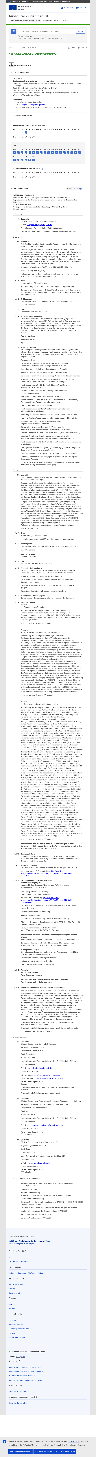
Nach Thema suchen (55, 39)
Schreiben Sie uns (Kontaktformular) (22, 1376)
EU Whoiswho (14, 1333)
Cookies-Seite (73, 1441)
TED (10, 48)
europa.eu (20, 1357)
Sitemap (12, 1309)
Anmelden (68, 8)
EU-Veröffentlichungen (17, 1337)
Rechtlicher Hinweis (16, 1284)
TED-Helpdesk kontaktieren (19, 1261)
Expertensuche (39, 39)
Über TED (12, 1304)
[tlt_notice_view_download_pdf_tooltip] (14, 152)
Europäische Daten (16, 1324)
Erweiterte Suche (25, 39)
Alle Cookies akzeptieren (20, 1451)
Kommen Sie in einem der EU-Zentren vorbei (25, 1380)
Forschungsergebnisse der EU (20, 1329)
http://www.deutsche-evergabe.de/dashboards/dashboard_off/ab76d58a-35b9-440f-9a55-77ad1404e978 (46, 873)
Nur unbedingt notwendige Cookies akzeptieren (55, 1451)
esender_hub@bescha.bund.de (38, 1163)
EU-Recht (12, 1320)
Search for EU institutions (18, 1392)
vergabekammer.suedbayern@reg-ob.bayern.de (45, 1125)
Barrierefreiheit (14, 1293)
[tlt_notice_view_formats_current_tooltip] (80, 188)
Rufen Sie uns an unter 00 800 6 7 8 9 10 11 (25, 1367)
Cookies (12, 1289)
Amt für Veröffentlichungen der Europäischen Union (29, 1241)
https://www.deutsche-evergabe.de (47, 1075)
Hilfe (10, 1257)
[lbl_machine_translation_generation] (43, 169)
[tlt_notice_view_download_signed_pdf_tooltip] (26, 132)
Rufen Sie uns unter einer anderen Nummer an (26, 1371)
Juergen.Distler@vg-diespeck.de (33, 105)
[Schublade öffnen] (11, 64)
